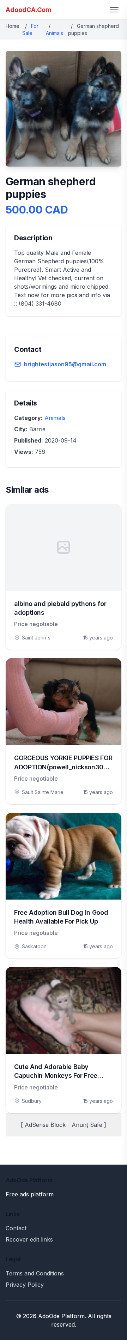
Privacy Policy (25, 1284)
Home (12, 26)
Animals (54, 33)
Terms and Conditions (35, 1273)
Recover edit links (29, 1239)
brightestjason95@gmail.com (65, 364)
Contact (16, 1228)
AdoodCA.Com (29, 9)
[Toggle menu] (114, 10)
